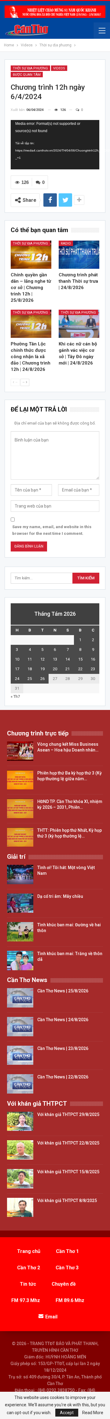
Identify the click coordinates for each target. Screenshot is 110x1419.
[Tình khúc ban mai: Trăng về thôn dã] (20, 960)
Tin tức (28, 1284)
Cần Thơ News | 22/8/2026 (62, 1076)
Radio (66, 243)
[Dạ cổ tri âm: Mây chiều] (20, 903)
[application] (55, 144)
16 (93, 659)
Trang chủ (28, 1251)
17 (17, 669)
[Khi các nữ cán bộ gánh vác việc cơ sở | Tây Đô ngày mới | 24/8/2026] (79, 324)
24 (17, 678)
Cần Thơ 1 (67, 1251)
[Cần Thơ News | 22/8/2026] (20, 1084)
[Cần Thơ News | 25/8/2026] (20, 998)
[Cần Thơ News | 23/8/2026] (20, 1055)
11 (30, 659)
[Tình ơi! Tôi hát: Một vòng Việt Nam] (20, 874)
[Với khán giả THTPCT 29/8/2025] (20, 1121)
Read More (92, 1413)
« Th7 (15, 696)
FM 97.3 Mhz (25, 1300)
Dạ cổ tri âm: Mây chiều (60, 896)
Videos (59, 68)
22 (80, 669)
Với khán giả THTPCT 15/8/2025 (68, 1171)
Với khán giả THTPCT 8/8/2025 (67, 1200)
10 (17, 659)
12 (42, 659)
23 (93, 669)
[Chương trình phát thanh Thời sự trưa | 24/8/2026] (79, 255)
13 (55, 659)
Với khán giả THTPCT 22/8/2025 (68, 1143)
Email (51, 1317)
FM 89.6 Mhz (70, 1300)
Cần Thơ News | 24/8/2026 (62, 1019)
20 (55, 669)
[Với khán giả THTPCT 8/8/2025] (20, 1207)
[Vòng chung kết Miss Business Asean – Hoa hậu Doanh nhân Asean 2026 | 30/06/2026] (20, 751)
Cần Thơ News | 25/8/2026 (62, 990)
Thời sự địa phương (30, 68)
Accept (67, 1412)
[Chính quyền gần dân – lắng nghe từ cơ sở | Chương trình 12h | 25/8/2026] (31, 255)
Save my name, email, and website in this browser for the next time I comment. (51, 530)
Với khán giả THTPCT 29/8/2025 (68, 1114)
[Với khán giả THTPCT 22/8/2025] (20, 1150)
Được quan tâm (27, 75)
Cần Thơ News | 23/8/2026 (62, 1048)
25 (30, 678)
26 (42, 678)
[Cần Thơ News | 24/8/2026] (20, 1026)
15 (80, 659)
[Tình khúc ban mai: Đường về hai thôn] (20, 931)
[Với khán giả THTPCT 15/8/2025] (20, 1178)
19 (42, 669)
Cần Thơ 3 (67, 1268)
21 (67, 669)
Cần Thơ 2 (28, 1268)
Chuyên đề (64, 1284)
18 (30, 669)
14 (67, 659)
